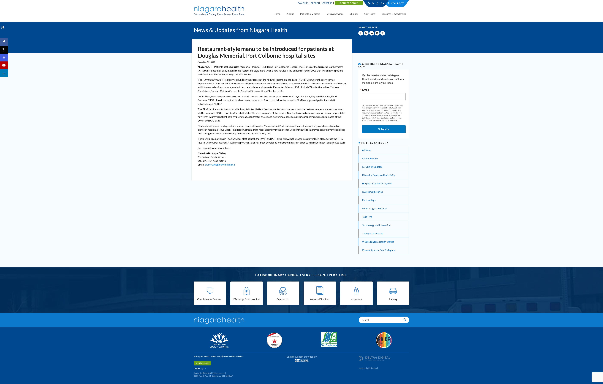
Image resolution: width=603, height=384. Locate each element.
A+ (382, 3)
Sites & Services (335, 13)
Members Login (202, 363)
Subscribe (383, 129)
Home (277, 13)
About (290, 13)
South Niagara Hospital (374, 208)
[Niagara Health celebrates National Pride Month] (384, 340)
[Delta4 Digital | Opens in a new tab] (374, 358)
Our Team (369, 13)
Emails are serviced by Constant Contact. (383, 120)
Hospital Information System (377, 183)
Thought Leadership (372, 233)
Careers (327, 3)
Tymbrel (374, 368)
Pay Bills (303, 3)
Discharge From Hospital (246, 299)
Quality (354, 13)
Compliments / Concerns (210, 299)
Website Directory (320, 299)
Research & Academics (393, 13)
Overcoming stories (372, 191)
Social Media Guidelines (233, 356)
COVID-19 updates (372, 166)
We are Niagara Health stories (378, 241)
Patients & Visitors (310, 13)
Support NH (283, 299)
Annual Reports (370, 158)
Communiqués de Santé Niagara (378, 250)
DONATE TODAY (349, 3)
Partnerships (369, 200)
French (315, 3)
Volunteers (356, 299)
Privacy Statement (201, 356)
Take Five (367, 216)
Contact (397, 3)
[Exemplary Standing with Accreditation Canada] (274, 340)
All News (366, 150)
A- (373, 3)
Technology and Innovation (376, 225)
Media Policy (216, 356)
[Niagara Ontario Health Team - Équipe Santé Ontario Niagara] (301, 360)
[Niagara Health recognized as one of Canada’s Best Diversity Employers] (219, 340)
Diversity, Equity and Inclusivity (378, 175)
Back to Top (198, 368)
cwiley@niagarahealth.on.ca (220, 164)
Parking (393, 299)
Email (365, 89)
